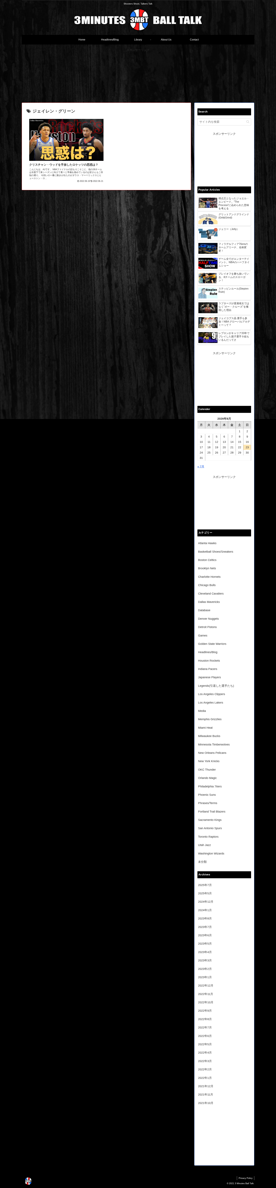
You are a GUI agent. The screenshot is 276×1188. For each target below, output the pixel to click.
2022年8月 (205, 1019)
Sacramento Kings (210, 820)
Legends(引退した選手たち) (216, 685)
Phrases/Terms (207, 803)
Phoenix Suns (207, 794)
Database (204, 610)
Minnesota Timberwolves (214, 744)
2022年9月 (205, 1010)
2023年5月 (205, 943)
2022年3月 (205, 1061)
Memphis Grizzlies (210, 719)
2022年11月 (205, 994)
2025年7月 (205, 885)
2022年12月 (205, 985)
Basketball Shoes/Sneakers (215, 551)
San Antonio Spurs (210, 828)
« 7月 (200, 466)
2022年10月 (205, 1002)
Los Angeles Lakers (210, 702)
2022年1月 (205, 1077)
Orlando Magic (207, 778)
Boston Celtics (207, 560)
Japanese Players (209, 677)
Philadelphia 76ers (210, 786)
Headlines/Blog (207, 652)
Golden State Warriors (212, 643)
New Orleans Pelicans (212, 752)
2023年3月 (205, 960)
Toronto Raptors (208, 836)
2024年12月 (205, 901)
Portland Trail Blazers (211, 811)
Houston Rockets (209, 660)
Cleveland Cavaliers (211, 593)
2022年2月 (205, 1069)
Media (202, 711)
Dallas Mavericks (209, 602)
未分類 (202, 861)
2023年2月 (205, 969)
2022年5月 (205, 1044)
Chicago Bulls (207, 585)
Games (202, 635)
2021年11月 (205, 1094)
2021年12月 (205, 1086)
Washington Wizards (211, 853)
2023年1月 (205, 977)
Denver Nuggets (208, 618)
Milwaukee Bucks (209, 736)
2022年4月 (205, 1052)
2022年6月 (205, 1036)
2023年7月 (205, 927)
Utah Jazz (204, 845)
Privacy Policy (246, 1178)
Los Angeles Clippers (211, 694)
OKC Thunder (207, 769)
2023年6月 (205, 935)
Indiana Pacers (207, 669)
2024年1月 (205, 910)
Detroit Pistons (207, 627)
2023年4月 (205, 952)
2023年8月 (205, 918)
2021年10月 (205, 1103)
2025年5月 (205, 893)
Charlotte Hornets (209, 576)
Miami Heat (205, 727)
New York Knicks (208, 761)
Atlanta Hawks (207, 543)
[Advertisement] (138, 75)
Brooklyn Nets (207, 568)
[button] (248, 122)
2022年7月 (205, 1027)
